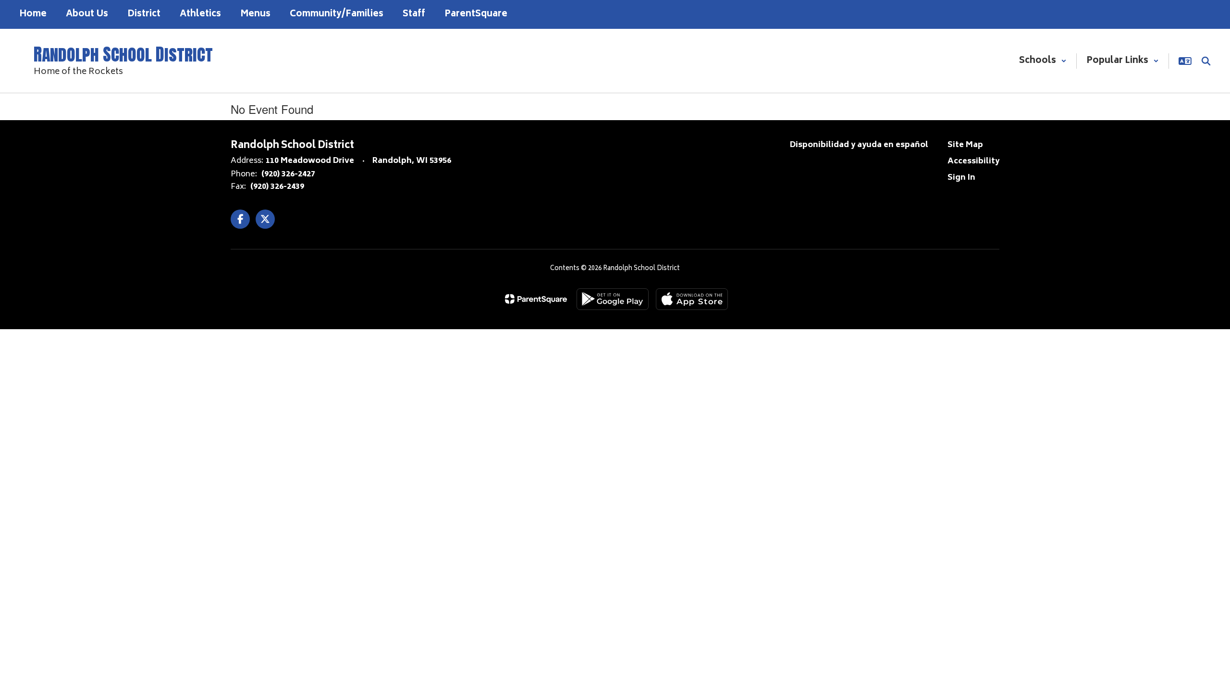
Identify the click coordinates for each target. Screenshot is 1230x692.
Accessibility (973, 161)
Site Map (965, 145)
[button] (1043, 61)
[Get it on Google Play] (613, 299)
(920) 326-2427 (288, 174)
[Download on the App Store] (692, 299)
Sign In (961, 178)
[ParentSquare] (536, 299)
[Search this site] (1206, 61)
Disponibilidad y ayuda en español (859, 145)
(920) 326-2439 (277, 187)
